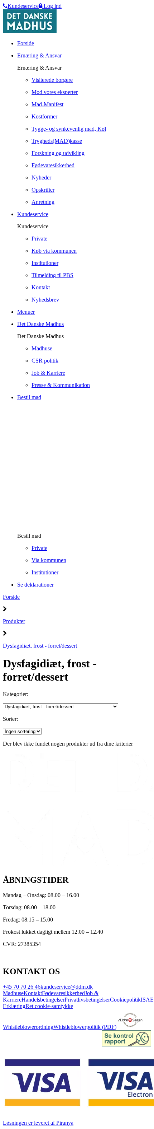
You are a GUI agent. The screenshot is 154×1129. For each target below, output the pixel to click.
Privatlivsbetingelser (87, 1000)
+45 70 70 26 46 (21, 987)
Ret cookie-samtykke (49, 1006)
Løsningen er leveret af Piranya (38, 1123)
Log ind (52, 6)
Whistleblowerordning (28, 1027)
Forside (11, 597)
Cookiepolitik (125, 1000)
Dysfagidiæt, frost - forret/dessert (40, 646)
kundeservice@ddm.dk (66, 987)
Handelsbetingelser (42, 1000)
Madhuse (13, 993)
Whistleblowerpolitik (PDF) (84, 1027)
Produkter (14, 621)
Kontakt (33, 993)
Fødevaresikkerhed (63, 993)
